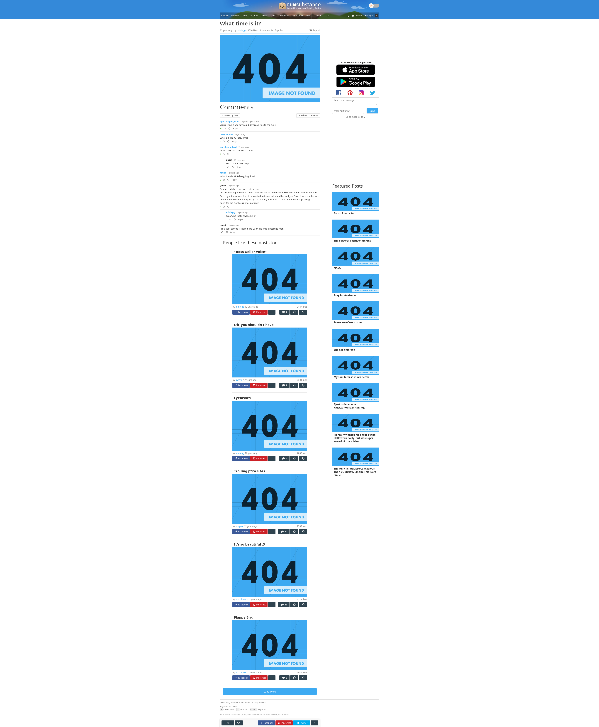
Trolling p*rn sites (249, 471)
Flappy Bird (243, 617)
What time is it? (240, 23)
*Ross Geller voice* (250, 251)
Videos (264, 15)
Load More (269, 691)
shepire (239, 526)
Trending (235, 15)
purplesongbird (228, 147)
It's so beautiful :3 (249, 544)
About (222, 702)
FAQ (228, 702)
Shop (294, 15)
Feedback (263, 702)
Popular (225, 15)
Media (272, 15)
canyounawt (226, 134)
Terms (247, 702)
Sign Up (358, 15)
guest (229, 159)
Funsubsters (283, 15)
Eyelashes (242, 397)
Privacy (255, 702)
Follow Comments (309, 115)
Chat (301, 15)
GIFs (256, 15)
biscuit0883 (242, 599)
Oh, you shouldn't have (254, 324)
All (250, 15)
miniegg (241, 30)
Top (318, 15)
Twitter (303, 722)
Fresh (244, 15)
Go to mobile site (354, 116)
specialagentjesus (229, 121)
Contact (234, 702)
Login (370, 15)
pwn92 (239, 379)
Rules (241, 702)
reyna (223, 172)
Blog (308, 15)
